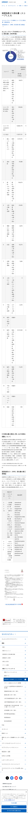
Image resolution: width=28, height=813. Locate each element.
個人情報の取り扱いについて (9, 786)
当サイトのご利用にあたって (9, 789)
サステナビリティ (12, 5)
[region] (14, 801)
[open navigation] (25, 2)
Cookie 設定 (14, 803)
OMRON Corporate (7, 783)
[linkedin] (20, 778)
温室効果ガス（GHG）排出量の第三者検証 (13, 24)
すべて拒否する (14, 806)
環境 (20, 5)
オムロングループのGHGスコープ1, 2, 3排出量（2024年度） (14, 21)
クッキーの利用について (9, 800)
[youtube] (16, 778)
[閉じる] (26, 792)
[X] (7, 778)
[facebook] (11, 778)
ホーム (3, 5)
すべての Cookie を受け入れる (14, 810)
